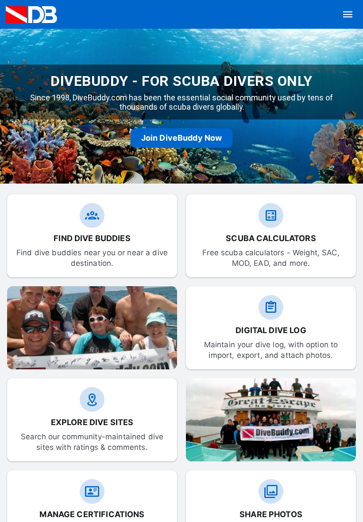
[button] (348, 14)
